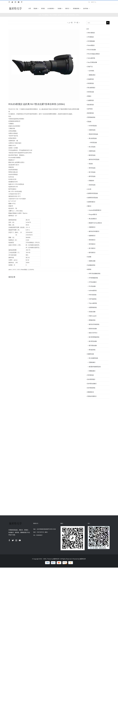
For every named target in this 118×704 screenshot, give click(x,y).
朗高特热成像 (93, 328)
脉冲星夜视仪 (91, 379)
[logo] (15, 7)
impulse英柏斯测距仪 (95, 210)
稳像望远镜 (90, 354)
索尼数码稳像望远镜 (95, 366)
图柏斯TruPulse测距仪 (95, 223)
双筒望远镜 (90, 92)
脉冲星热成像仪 (92, 383)
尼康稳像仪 (92, 362)
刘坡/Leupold (92, 316)
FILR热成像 (92, 286)
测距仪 (89, 206)
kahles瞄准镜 (93, 290)
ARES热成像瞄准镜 (94, 273)
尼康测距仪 (92, 227)
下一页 (76, 22)
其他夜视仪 (90, 79)
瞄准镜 (89, 269)
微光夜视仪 (90, 104)
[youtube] (18, 2)
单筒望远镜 (93, 142)
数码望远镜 (92, 155)
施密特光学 (56, 559)
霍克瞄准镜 (92, 349)
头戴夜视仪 (90, 100)
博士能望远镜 (93, 138)
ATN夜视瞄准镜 (93, 278)
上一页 (70, 22)
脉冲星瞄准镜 (91, 388)
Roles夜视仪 (24, 269)
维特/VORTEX (93, 333)
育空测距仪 (92, 244)
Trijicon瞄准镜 (93, 303)
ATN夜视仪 (90, 37)
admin (10, 269)
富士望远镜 (92, 146)
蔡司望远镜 (92, 176)
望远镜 (89, 121)
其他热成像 (92, 311)
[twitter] (12, 2)
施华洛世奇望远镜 (94, 159)
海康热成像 (92, 261)
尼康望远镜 (92, 151)
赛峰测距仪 (90, 392)
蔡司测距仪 (92, 252)
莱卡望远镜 (92, 172)
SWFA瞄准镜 (92, 299)
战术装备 (90, 109)
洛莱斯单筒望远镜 (92, 193)
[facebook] (9, 2)
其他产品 (90, 66)
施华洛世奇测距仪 (94, 231)
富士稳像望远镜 (93, 358)
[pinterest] (21, 2)
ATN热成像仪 (93, 282)
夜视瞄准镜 (92, 320)
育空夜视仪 (90, 375)
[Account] (106, 8)
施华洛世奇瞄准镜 (94, 324)
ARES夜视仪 (91, 32)
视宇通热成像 (93, 345)
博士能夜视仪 (91, 87)
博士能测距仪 (93, 218)
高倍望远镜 (92, 185)
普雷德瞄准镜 (91, 117)
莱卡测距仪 (92, 248)
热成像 (89, 256)
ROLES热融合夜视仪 (93, 54)
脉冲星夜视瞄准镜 (94, 337)
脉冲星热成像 (93, 341)
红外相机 (91, 70)
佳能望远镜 (92, 130)
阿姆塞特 (91, 180)
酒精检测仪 (92, 75)
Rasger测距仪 (93, 214)
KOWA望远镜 (93, 125)
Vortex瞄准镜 (91, 58)
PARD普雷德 (92, 294)
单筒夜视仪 (90, 83)
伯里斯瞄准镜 (93, 307)
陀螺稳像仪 (92, 371)
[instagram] (15, 2)
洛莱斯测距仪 (91, 202)
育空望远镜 (92, 168)
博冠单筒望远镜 (93, 134)
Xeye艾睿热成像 (92, 62)
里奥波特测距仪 (92, 396)
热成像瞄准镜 (91, 265)
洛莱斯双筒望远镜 (92, 197)
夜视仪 (89, 96)
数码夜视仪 (90, 113)
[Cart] (109, 8)
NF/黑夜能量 (91, 41)
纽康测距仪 (92, 235)
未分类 (89, 189)
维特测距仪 (92, 240)
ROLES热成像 (91, 49)
